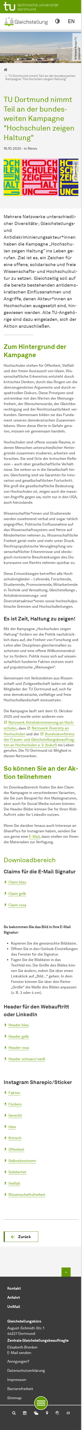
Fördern (15, 1104)
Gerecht (15, 1115)
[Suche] (14, 1413)
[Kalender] (24, 1413)
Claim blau (17, 882)
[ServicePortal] (57, 1413)
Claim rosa (17, 905)
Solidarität (17, 1172)
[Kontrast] (57, 21)
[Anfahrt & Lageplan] (47, 1413)
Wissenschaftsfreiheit (26, 1194)
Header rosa (18, 1047)
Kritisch (14, 1138)
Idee (12, 1127)
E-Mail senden (19, 1353)
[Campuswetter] (36, 1413)
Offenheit (16, 1149)
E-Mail (34, 836)
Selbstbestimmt (22, 1161)
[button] (21, 1236)
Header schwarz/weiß (26, 1059)
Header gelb (18, 1036)
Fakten (14, 1093)
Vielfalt (14, 1183)
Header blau (18, 1025)
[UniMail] (68, 1413)
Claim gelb (17, 893)
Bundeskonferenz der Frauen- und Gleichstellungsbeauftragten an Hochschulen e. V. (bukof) (39, 739)
